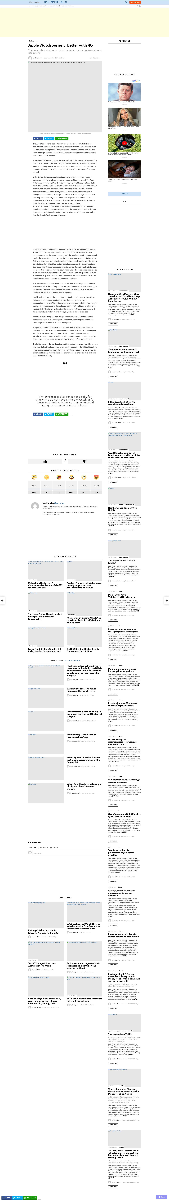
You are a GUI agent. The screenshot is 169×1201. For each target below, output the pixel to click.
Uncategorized (124, 399)
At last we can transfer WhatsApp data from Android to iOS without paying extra (84, 620)
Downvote (85, 461)
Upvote (45, 461)
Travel (72, 6)
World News (65, 6)
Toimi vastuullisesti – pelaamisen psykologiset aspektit (121, 852)
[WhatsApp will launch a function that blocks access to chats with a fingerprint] (46, 768)
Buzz (29, 6)
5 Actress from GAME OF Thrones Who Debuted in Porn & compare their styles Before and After (83, 926)
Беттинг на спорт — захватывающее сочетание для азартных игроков (122, 742)
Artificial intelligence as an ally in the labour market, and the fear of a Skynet (84, 714)
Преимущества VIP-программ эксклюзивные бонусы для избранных (121, 893)
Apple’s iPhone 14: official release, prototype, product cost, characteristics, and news (84, 585)
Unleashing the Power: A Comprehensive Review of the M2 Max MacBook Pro (45, 585)
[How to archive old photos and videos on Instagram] (166, 600)
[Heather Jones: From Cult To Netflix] (124, 496)
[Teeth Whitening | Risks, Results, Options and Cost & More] (84, 637)
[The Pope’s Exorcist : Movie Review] (124, 549)
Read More (113, 324)
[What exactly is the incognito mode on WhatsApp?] (46, 744)
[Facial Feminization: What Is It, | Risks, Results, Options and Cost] (46, 637)
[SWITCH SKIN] (137, 6)
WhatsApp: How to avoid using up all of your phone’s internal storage (84, 786)
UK (66, 2)
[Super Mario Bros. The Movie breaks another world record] (46, 698)
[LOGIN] (126, 2)
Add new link (135, 2)
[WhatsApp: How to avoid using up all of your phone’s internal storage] (46, 793)
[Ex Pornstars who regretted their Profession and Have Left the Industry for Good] (84, 951)
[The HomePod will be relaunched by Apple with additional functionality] (46, 602)
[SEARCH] (140, 6)
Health (58, 6)
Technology (51, 6)
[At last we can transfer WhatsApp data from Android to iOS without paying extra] (84, 604)
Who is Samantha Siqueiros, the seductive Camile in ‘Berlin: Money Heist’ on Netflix (123, 1091)
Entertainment (36, 6)
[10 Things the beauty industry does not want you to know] (84, 986)
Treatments (32, 646)
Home (46, 2)
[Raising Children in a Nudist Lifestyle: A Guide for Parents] (46, 915)
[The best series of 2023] (124, 1023)
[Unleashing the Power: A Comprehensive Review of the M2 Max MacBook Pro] (46, 571)
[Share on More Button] (70, 138)
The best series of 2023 (119, 1034)
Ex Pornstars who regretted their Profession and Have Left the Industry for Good (83, 966)
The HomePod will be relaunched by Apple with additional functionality (45, 616)
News (121, 591)
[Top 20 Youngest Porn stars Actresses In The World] (46, 951)
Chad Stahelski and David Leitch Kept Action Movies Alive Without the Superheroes (124, 455)
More (132, 315)
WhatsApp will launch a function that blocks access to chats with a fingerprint (83, 760)
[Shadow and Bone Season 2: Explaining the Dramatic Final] (124, 338)
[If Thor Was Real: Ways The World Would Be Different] (124, 391)
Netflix (121, 504)
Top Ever (54, 2)
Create (125, 194)
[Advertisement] (84, 22)
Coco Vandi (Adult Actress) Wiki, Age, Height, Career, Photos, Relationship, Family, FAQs (44, 1001)
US (61, 2)
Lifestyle (44, 6)
